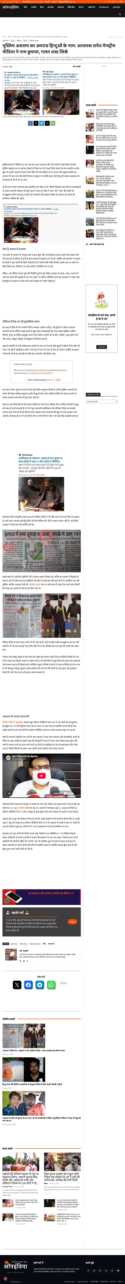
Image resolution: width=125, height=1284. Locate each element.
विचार (9, 37)
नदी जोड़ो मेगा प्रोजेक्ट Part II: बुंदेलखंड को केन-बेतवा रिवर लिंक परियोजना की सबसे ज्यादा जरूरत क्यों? (106, 222)
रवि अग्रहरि (76, 66)
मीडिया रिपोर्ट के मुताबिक (12, 722)
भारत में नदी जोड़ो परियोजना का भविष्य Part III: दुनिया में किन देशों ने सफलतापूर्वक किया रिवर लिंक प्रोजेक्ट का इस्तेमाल (106, 194)
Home (4, 37)
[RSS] (112, 1)
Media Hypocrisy (35, 944)
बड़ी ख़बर (5, 41)
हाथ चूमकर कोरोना (17, 807)
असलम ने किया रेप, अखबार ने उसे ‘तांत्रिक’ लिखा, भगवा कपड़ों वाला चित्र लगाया (33, 1050)
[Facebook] (107, 1)
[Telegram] (41, 123)
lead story (13, 944)
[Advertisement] (41, 694)
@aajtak (40, 370)
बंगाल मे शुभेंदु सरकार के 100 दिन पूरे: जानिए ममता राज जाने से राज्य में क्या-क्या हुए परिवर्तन (26, 1202)
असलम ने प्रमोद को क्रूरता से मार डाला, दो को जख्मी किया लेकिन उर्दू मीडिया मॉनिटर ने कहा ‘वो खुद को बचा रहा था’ (41, 1119)
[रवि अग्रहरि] (11, 955)
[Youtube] (121, 1)
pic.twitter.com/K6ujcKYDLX (40, 373)
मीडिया (19, 41)
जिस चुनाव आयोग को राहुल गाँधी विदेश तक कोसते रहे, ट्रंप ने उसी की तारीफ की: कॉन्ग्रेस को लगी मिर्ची (62, 1177)
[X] (115, 1)
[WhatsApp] (118, 1)
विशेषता (45, 1183)
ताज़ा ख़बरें (91, 105)
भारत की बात (6, 1170)
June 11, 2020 (53, 379)
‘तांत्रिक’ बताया (35, 584)
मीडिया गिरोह (51, 944)
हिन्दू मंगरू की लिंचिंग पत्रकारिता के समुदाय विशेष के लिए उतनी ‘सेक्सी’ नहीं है (32, 1084)
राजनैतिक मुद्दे (47, 1170)
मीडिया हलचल (16, 37)
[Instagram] (110, 1)
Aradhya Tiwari (7, 1186)
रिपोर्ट (12, 41)
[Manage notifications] (5, 1279)
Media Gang (23, 944)
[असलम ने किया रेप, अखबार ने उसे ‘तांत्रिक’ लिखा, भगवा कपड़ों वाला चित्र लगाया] (42, 1036)
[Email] (47, 123)
